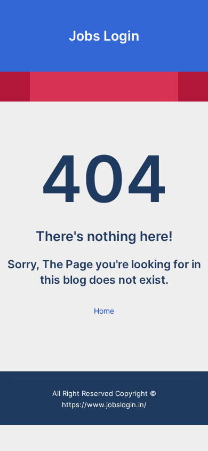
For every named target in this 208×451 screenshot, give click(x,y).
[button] (193, 87)
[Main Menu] (15, 87)
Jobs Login (104, 36)
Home (104, 310)
